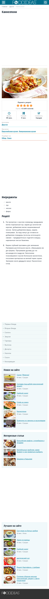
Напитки (8, 353)
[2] (21, 105)
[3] (24, 105)
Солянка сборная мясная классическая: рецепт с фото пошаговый (28, 578)
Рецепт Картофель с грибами (28, 567)
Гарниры (8, 341)
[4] (27, 105)
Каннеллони (21, 411)
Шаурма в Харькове (24, 459)
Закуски (8, 337)
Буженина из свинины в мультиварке (31, 420)
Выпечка (8, 345)
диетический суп (23, 558)
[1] (18, 105)
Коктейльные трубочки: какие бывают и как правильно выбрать (30, 451)
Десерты (8, 349)
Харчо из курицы (23, 540)
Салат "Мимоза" (23, 375)
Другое (11, 6)
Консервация (10, 361)
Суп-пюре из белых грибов (27, 531)
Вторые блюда (10, 328)
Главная (4, 6)
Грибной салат (22, 393)
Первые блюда (10, 324)
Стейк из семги (22, 402)
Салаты (8, 332)
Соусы (7, 357)
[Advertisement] (24, 39)
